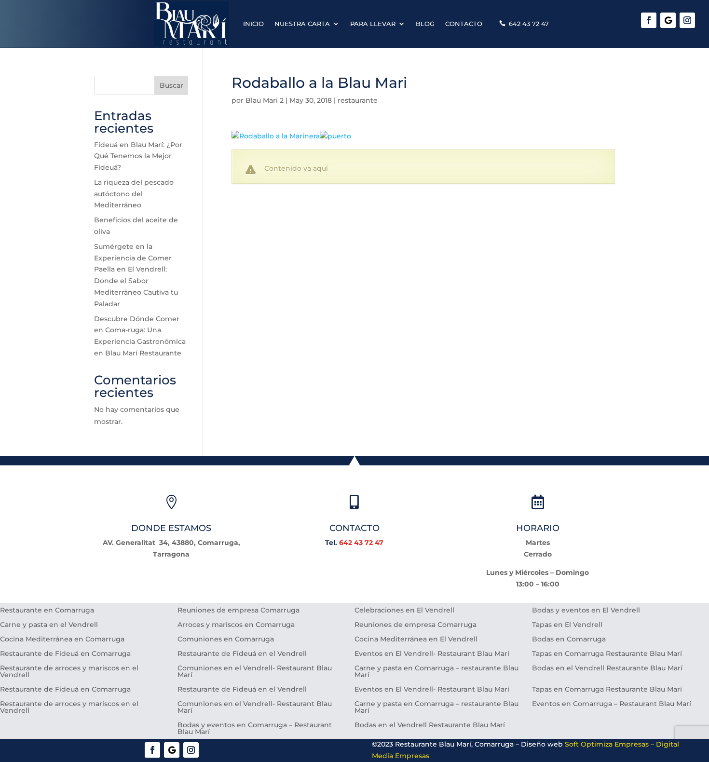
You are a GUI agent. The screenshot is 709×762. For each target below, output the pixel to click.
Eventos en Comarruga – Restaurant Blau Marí (611, 704)
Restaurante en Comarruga (47, 610)
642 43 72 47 (529, 23)
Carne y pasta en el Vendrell (49, 625)
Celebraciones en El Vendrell (404, 610)
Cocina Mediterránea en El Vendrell (415, 639)
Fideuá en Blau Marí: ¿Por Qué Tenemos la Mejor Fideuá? (138, 156)
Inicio (253, 23)
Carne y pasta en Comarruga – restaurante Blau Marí (436, 672)
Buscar (171, 85)
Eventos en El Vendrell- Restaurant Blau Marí (431, 654)
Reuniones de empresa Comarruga (238, 610)
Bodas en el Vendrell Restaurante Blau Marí (607, 668)
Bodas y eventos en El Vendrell (586, 610)
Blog (425, 23)
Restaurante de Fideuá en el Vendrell (242, 654)
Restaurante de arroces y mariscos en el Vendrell (69, 672)
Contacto (463, 23)
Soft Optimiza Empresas (607, 744)
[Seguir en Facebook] (648, 20)
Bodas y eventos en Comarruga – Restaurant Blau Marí (254, 728)
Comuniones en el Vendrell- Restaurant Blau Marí (254, 672)
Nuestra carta (302, 23)
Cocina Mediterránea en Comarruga (62, 639)
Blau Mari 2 (264, 100)
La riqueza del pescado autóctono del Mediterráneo (134, 194)
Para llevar (372, 23)
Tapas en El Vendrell (567, 625)
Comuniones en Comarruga (225, 639)
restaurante (358, 100)
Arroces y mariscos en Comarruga (236, 625)
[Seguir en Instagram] (687, 20)
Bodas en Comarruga (569, 639)
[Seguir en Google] (668, 20)
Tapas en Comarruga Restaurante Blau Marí (607, 654)
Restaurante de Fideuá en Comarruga (65, 654)
